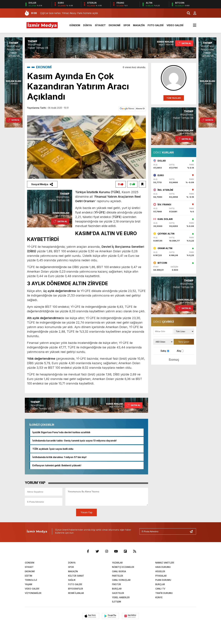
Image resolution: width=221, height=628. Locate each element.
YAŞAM (28, 584)
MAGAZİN (139, 25)
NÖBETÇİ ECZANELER (123, 567)
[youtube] (116, 551)
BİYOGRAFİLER (75, 588)
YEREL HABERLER (121, 597)
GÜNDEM (74, 25)
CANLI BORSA (119, 571)
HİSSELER (160, 571)
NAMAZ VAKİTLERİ (164, 562)
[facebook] (88, 551)
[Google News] (132, 108)
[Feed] (134, 551)
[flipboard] (125, 551)
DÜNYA (87, 25)
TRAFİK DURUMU (164, 593)
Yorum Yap (86, 512)
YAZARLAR (117, 562)
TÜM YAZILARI (173, 98)
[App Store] (90, 616)
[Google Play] (110, 616)
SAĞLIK (71, 580)
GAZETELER (118, 593)
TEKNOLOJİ (31, 580)
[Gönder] (192, 531)
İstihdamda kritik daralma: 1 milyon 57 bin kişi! (59, 457)
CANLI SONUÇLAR (121, 580)
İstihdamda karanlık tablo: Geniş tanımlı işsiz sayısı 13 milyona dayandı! (74, 440)
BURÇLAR (160, 584)
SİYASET (100, 25)
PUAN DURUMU (163, 580)
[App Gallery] (130, 616)
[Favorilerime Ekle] (142, 184)
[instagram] (106, 551)
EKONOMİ (114, 25)
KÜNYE (159, 597)
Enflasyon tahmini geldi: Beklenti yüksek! (56, 465)
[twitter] (97, 551)
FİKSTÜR (116, 584)
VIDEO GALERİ (175, 25)
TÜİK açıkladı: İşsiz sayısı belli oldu (52, 448)
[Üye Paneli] (193, 13)
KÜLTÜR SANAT (76, 575)
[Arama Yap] (187, 13)
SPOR (126, 25)
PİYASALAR (161, 575)
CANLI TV (160, 588)
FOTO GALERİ (156, 25)
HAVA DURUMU (163, 567)
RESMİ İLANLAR (76, 593)
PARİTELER (117, 575)
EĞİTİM (28, 575)
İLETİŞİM (116, 601)
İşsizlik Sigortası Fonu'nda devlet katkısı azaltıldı (61, 432)
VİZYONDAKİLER (33, 593)
